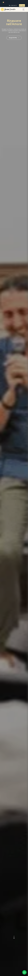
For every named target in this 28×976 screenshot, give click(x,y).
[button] (23, 9)
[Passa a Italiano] (3, 2)
